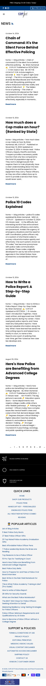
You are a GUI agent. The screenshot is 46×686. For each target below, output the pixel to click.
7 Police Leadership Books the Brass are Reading (19, 550)
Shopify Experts (7, 671)
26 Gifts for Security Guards (14, 594)
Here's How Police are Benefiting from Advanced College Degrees (22, 370)
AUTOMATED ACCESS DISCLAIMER (22, 651)
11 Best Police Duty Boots (12, 532)
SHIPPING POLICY (22, 654)
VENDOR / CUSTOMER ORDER (22, 661)
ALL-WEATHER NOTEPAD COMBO (22, 514)
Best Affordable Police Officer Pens (17, 545)
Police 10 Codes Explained (18, 204)
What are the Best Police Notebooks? (18, 597)
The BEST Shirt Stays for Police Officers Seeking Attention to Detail (19, 602)
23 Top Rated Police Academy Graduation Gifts (20, 540)
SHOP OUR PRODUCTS (21, 499)
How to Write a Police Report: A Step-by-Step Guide (19, 289)
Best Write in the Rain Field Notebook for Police (20, 579)
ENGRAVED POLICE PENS (21, 510)
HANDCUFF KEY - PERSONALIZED (22, 506)
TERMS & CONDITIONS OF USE (22, 633)
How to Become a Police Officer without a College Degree (20, 620)
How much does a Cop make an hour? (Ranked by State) (23, 127)
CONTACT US (22, 658)
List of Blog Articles (10, 528)
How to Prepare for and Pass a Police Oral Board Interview (20, 573)
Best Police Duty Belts (11, 568)
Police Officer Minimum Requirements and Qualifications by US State (20, 614)
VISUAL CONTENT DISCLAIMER (22, 647)
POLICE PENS (21, 503)
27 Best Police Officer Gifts (14, 536)
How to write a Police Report (14, 590)
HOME (22, 496)
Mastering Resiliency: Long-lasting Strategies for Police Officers (21, 608)
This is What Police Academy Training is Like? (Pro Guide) (21, 585)
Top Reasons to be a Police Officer (17, 555)
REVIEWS (22, 517)
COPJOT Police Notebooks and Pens (21, 669)
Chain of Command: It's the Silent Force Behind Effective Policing (22, 45)
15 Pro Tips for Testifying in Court (16, 558)
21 (40, 447)
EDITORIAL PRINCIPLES (21, 640)
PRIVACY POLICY (22, 636)
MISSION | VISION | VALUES (22, 643)
